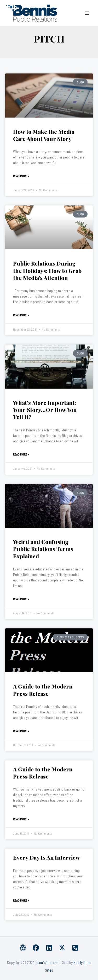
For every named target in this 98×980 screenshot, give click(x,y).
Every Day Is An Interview (46, 857)
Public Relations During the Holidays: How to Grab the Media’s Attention (47, 270)
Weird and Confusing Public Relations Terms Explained (43, 549)
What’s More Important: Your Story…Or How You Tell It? (45, 410)
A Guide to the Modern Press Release (42, 689)
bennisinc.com (47, 962)
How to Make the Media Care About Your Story (43, 135)
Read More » (21, 176)
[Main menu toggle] (87, 13)
